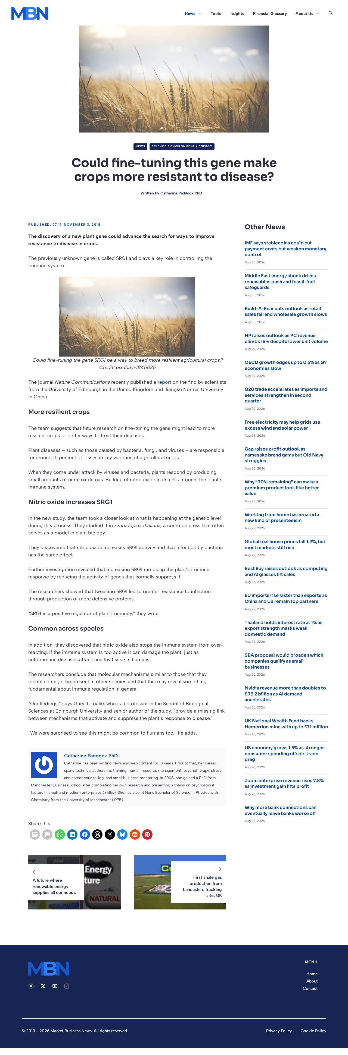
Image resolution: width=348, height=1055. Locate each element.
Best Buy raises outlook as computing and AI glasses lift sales (286, 571)
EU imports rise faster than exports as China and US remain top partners (286, 598)
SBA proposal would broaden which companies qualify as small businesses (284, 661)
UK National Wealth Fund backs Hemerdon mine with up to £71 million (286, 724)
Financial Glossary (270, 13)
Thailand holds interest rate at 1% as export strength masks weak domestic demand (283, 628)
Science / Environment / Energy (182, 146)
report (164, 382)
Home (312, 973)
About (312, 981)
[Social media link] (31, 986)
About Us (304, 13)
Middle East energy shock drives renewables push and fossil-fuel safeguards (280, 281)
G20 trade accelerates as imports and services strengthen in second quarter (286, 395)
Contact (310, 988)
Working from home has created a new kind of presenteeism (282, 518)
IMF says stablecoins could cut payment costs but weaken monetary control (285, 248)
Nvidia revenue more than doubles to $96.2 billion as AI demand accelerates (285, 694)
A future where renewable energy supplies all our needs (54, 886)
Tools (216, 13)
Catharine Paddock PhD (181, 193)
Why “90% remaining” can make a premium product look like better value (282, 487)
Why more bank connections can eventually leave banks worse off (280, 810)
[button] (330, 13)
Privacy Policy (279, 1030)
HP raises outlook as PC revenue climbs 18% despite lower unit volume (286, 338)
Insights (236, 13)
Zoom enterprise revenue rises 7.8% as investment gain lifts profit (284, 783)
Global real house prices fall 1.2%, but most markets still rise (285, 544)
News (190, 13)
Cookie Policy (313, 1030)
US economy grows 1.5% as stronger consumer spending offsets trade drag (284, 753)
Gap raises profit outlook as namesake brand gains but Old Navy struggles (284, 455)
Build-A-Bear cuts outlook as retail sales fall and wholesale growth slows (286, 311)
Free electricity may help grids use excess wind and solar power (282, 425)
